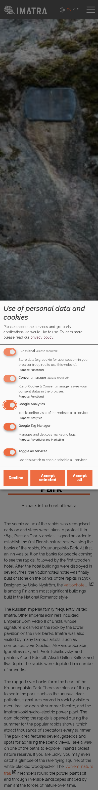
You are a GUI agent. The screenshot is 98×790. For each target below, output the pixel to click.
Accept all (80, 477)
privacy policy (42, 337)
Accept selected (47, 477)
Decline (16, 477)
